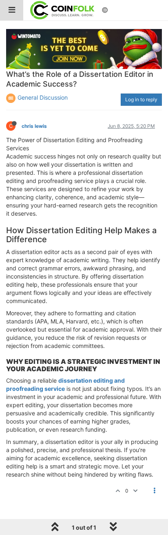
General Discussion (43, 97)
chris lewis (34, 126)
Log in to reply (141, 99)
